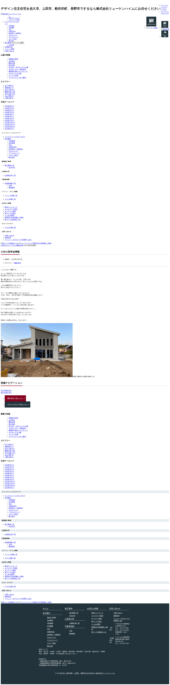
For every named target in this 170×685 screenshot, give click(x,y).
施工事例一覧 (73, 613)
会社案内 (8, 139)
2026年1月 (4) (9, 120)
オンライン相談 (96, 618)
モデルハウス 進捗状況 (17, 69)
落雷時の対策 (13, 59)
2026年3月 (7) (9, 116)
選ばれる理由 (51, 617)
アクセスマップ (13, 37)
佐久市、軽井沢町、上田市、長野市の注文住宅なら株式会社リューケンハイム (87, 673)
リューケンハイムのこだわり (164, 7)
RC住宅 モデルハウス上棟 (18, 67)
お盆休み (12, 61)
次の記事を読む (6, 390)
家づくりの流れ (96, 621)
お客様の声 (9, 47)
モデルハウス (13, 35)
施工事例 (8, 43)
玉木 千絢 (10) (9, 90)
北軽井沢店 (12, 31)
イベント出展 (13, 75)
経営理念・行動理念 (15, 33)
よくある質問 (95, 624)
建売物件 (12, 187)
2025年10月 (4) (10, 127)
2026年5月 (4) (9, 112)
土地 (10, 185)
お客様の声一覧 (74, 623)
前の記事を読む (6, 392)
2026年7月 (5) (9, 108)
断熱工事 (12, 63)
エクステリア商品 (14, 19)
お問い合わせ (9, 51)
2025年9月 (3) (9, 129)
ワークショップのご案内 (17, 77)
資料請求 (116, 616)
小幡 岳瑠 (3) (9, 98)
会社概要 (11, 27)
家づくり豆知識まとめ (98, 632)
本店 (10, 29)
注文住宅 (11, 45)
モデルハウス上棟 (15, 73)
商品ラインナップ (14, 18)
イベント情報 (9, 49)
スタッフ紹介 (13, 39)
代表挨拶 (11, 26)
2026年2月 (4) (9, 118)
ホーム (45, 608)
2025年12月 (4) (10, 122)
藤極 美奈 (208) (10, 92)
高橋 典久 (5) (9, 87)
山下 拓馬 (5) (9, 85)
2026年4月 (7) (9, 114)
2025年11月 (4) (10, 124)
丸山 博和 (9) (9, 96)
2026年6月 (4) (9, 110)
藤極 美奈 (17, 263)
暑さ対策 (12, 65)
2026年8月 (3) (9, 106)
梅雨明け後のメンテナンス (18, 71)
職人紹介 (11, 40)
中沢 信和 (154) (10, 94)
